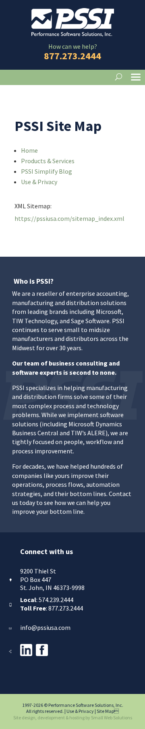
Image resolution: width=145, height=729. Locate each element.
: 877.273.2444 (51, 608)
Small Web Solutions (111, 717)
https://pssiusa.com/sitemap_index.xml (69, 218)
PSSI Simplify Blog (46, 171)
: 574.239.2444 (46, 600)
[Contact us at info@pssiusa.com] (10, 627)
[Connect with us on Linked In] (26, 654)
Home (29, 150)
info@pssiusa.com (45, 627)
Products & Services (48, 161)
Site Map (108, 711)
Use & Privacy (39, 182)
